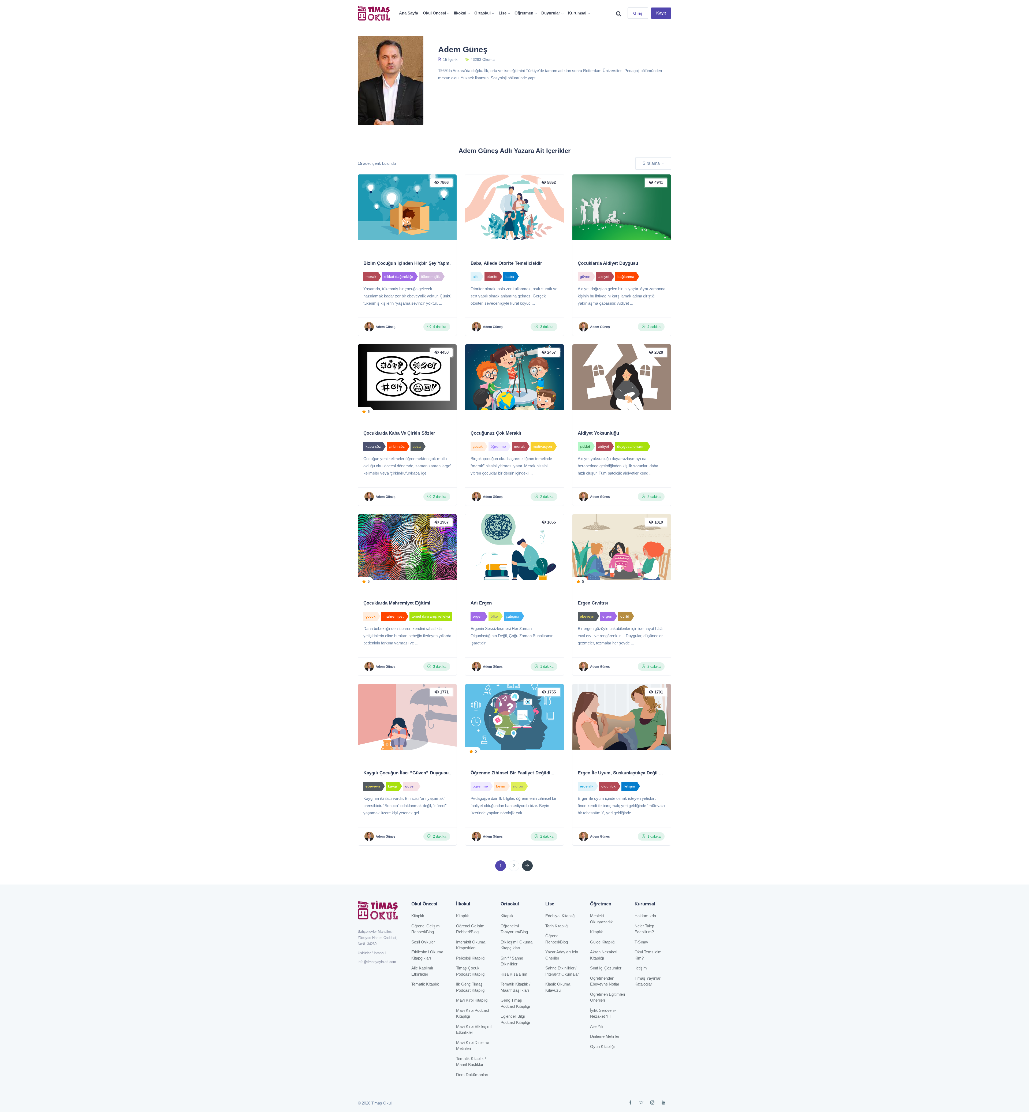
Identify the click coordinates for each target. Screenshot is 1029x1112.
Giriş (638, 13)
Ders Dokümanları (472, 1074)
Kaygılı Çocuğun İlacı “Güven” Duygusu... (408, 772)
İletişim (641, 968)
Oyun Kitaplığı (602, 1046)
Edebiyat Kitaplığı (560, 915)
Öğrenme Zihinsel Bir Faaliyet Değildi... (512, 772)
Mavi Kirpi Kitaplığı (472, 1000)
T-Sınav (641, 942)
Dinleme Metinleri (605, 1036)
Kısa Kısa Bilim (514, 974)
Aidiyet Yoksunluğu (598, 433)
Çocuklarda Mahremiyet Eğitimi (396, 603)
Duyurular (550, 13)
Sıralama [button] (652, 163)
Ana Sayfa (408, 13)
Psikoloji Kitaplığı (471, 958)
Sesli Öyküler (423, 942)
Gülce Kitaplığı (603, 942)
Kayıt (661, 13)
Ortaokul (482, 13)
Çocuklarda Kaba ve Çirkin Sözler (399, 433)
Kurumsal (577, 13)
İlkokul (460, 13)
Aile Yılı (596, 1026)
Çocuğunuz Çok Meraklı (496, 433)
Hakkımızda (645, 915)
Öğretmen (523, 13)
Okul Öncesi (434, 13)
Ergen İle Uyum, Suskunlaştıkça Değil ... (620, 772)
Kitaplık (417, 915)
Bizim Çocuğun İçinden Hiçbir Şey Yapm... (408, 263)
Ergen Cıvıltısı (593, 603)
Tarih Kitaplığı (557, 926)
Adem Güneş (386, 327)
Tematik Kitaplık (425, 984)
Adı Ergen (481, 603)
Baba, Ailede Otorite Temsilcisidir (506, 263)
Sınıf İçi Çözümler (605, 968)
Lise (502, 13)
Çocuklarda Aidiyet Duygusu (608, 263)
